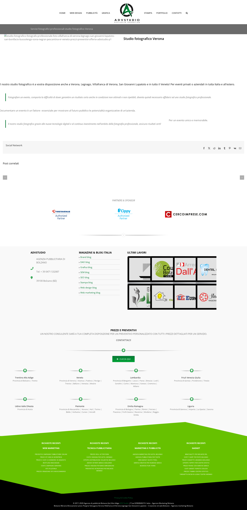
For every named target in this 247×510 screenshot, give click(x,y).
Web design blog (88, 287)
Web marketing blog (90, 292)
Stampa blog (86, 282)
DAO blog (85, 262)
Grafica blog (86, 267)
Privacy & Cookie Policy (123, 498)
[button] (182, 13)
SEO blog (84, 277)
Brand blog (85, 257)
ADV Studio (124, 503)
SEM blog (84, 272)
